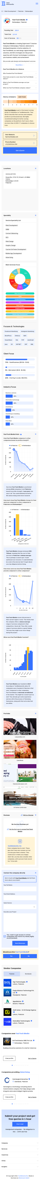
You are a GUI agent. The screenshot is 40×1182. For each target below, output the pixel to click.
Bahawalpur (16, 22)
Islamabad (18, 1081)
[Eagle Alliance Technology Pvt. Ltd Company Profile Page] (7, 992)
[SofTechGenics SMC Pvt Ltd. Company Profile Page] (7, 1041)
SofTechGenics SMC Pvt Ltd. (22, 1040)
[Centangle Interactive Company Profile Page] (7, 1080)
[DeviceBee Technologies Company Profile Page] (7, 1022)
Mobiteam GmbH (24, 1178)
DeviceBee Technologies (21, 1021)
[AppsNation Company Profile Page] (7, 1002)
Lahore (15, 984)
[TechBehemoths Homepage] (8, 4)
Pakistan (24, 22)
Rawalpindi (16, 995)
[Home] (2, 11)
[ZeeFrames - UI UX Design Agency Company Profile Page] (7, 1012)
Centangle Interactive (20, 1079)
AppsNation (17, 1001)
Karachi (15, 1003)
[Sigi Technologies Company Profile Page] (7, 983)
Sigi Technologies (19, 982)
